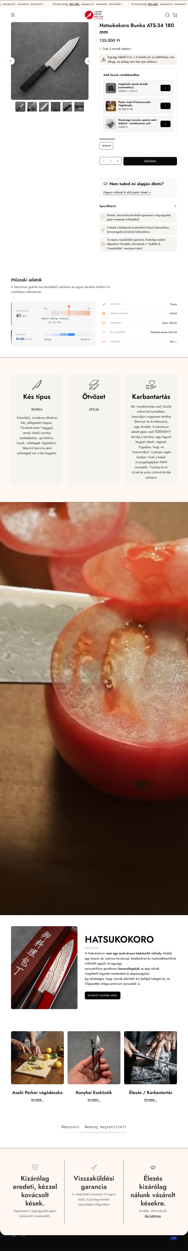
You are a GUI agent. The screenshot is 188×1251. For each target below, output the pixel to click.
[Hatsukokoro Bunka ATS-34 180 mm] (20, 107)
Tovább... (37, 1100)
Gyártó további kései (102, 995)
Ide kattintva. (153, 1216)
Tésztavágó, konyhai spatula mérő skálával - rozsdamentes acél (137, 121)
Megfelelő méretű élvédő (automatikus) (133, 85)
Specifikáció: (108, 206)
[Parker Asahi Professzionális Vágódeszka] (111, 106)
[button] (167, 15)
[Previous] (11, 61)
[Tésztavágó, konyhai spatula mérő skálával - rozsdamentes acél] (111, 124)
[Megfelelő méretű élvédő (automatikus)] (111, 88)
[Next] (88, 61)
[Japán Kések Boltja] (94, 15)
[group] (94, 1066)
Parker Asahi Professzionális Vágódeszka (134, 103)
